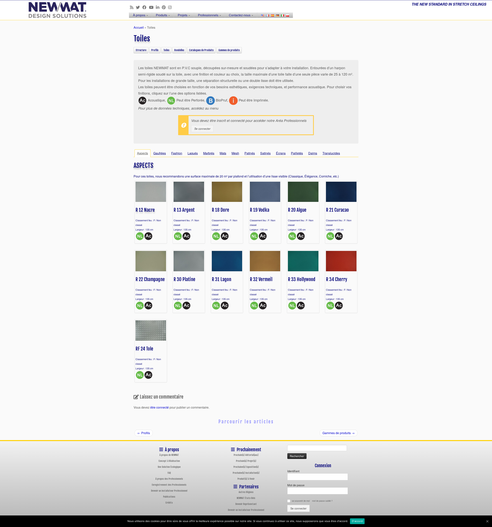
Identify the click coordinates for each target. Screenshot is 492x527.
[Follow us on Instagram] (171, 7)
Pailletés (297, 153)
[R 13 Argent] (189, 191)
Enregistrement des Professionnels (169, 484)
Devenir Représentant (246, 504)
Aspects (142, 153)
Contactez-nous (240, 15)
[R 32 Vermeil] (265, 260)
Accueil (139, 27)
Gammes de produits (229, 50)
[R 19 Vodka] (265, 191)
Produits (162, 15)
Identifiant (293, 471)
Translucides (331, 153)
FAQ (169, 472)
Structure (141, 50)
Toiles (166, 50)
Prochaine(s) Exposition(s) (246, 466)
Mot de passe (295, 485)
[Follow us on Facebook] (145, 7)
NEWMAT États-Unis (246, 498)
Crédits (169, 502)
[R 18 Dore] (227, 191)
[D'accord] (487, 521)
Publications (169, 496)
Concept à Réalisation (169, 461)
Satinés (265, 153)
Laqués (193, 153)
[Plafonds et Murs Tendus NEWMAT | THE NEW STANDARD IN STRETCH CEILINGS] (57, 10)
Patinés (249, 153)
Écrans (281, 153)
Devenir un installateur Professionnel (169, 490)
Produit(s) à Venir (246, 478)
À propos (139, 15)
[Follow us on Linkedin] (159, 7)
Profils (154, 50)
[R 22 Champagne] (150, 260)
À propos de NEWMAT (169, 455)
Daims (312, 153)
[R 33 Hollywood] (303, 260)
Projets (183, 15)
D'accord (357, 521)
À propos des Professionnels (169, 478)
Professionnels (208, 15)
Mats (223, 153)
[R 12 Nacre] (150, 191)
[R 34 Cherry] (341, 260)
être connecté (159, 407)
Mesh (235, 153)
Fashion (176, 153)
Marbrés (208, 153)
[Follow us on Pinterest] (165, 7)
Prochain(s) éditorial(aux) (246, 455)
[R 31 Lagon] (227, 260)
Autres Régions (246, 492)
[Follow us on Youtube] (152, 7)
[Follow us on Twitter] (139, 7)
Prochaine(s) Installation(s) (246, 472)
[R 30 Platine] (189, 260)
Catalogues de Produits (201, 50)
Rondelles (179, 50)
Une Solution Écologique (169, 466)
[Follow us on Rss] (133, 7)
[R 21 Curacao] (341, 191)
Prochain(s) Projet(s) (246, 461)
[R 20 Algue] (303, 191)
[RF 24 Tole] (150, 330)
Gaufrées (159, 153)
